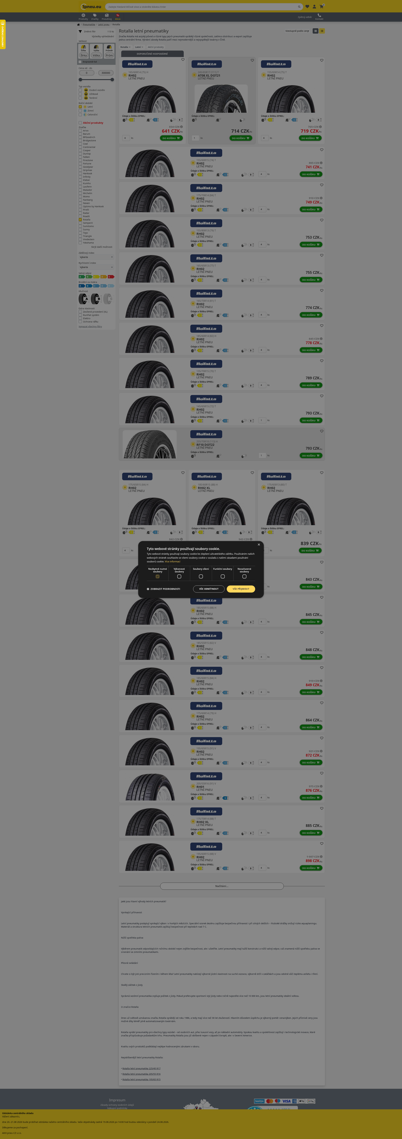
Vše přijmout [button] (241, 588)
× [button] (259, 545)
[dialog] (201, 569)
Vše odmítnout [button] (208, 588)
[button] (163, 589)
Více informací (172, 561)
